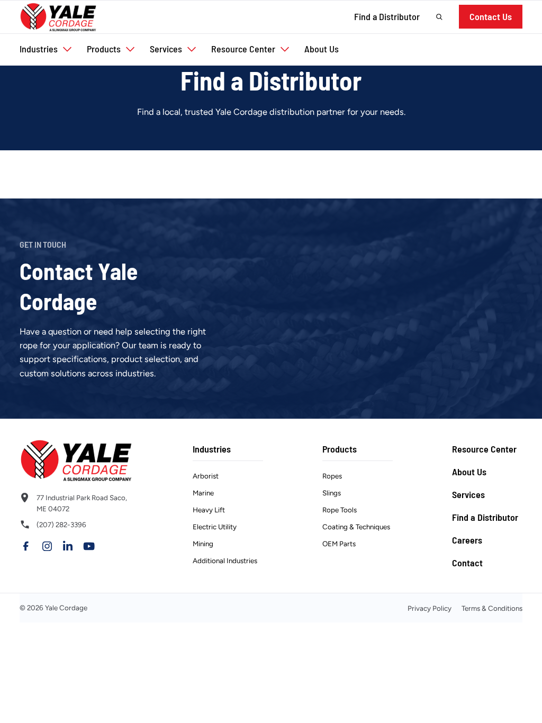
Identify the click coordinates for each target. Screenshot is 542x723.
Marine (203, 493)
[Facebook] (26, 546)
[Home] (58, 17)
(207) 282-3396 (61, 524)
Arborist (206, 476)
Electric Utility (215, 526)
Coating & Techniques (356, 526)
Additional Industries (225, 560)
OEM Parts (339, 543)
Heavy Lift (209, 509)
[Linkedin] (67, 546)
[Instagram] (47, 546)
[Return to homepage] (76, 460)
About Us (469, 471)
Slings (331, 493)
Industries (212, 449)
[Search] (439, 17)
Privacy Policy (429, 608)
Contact (467, 562)
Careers (467, 540)
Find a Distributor (387, 16)
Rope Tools (339, 509)
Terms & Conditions (492, 608)
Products (339, 449)
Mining (203, 543)
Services (468, 494)
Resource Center (484, 449)
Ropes (332, 476)
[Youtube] (89, 546)
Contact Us (490, 16)
